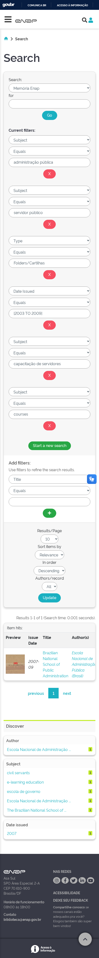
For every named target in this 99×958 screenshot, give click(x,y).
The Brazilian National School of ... (36, 810)
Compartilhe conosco (69, 907)
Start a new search (49, 445)
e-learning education (25, 782)
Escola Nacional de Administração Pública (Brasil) (84, 664)
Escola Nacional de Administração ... (39, 749)
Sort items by (49, 546)
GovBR (8, 5)
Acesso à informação (72, 5)
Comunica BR (37, 5)
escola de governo (23, 791)
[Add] (49, 513)
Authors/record (49, 578)
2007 (11, 833)
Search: (15, 79)
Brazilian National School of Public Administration (55, 664)
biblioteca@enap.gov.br (22, 919)
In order (49, 562)
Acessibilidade (66, 892)
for (11, 95)
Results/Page (49, 530)
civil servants (18, 772)
